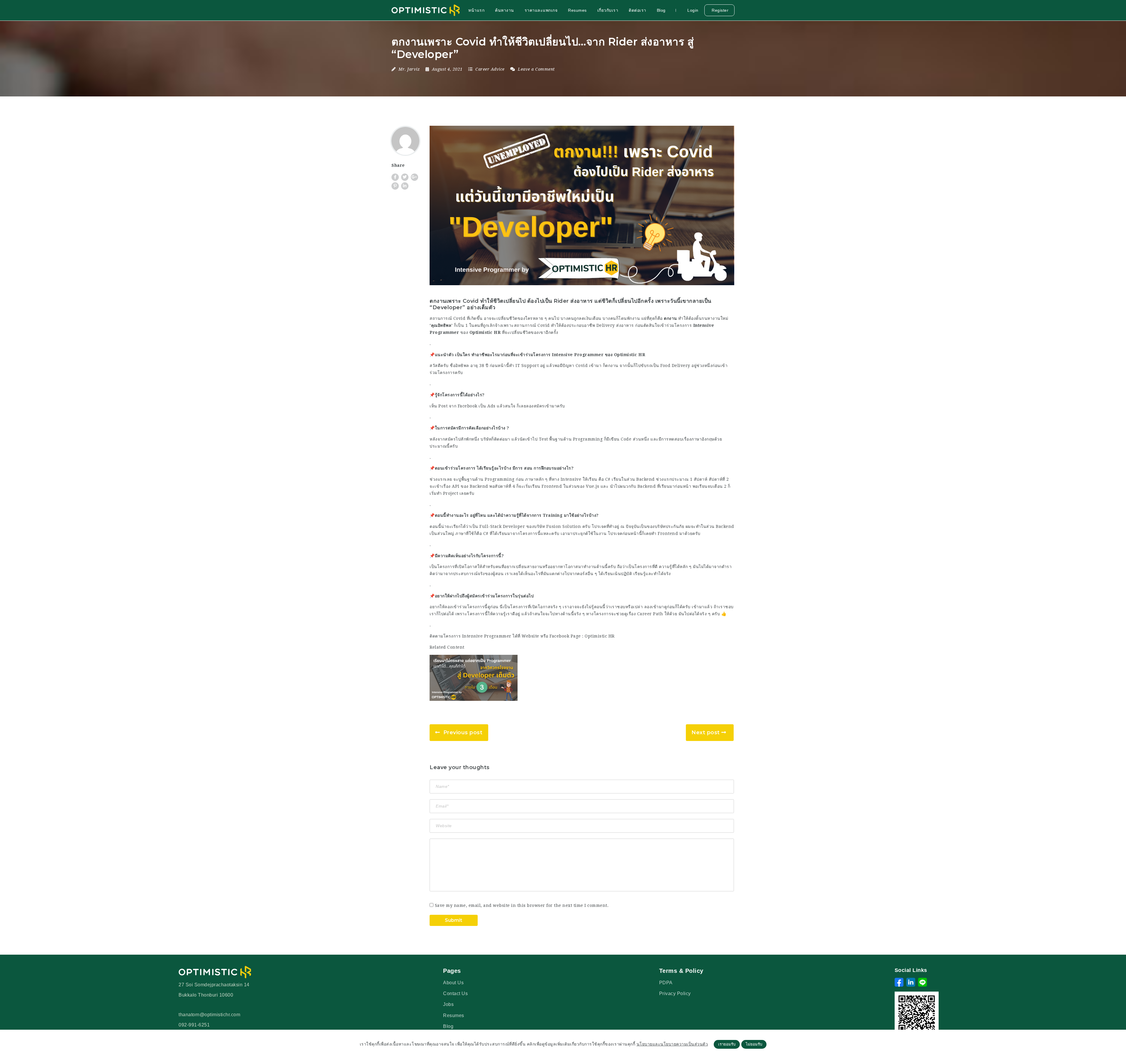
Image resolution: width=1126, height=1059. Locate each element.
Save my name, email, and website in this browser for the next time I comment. (522, 905)
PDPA (666, 982)
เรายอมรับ (726, 1044)
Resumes (577, 10)
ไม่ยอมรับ (754, 1044)
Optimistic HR (600, 636)
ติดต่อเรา (637, 10)
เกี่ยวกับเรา (607, 10)
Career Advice (490, 69)
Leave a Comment (536, 69)
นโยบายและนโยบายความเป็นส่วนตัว (672, 1044)
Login (692, 10)
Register (719, 10)
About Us (453, 982)
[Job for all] (425, 10)
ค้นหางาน (504, 10)
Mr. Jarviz (409, 69)
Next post (705, 732)
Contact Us (455, 993)
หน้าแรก (476, 10)
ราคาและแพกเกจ (541, 10)
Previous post (463, 732)
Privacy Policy (675, 993)
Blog (661, 10)
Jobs (448, 1004)
